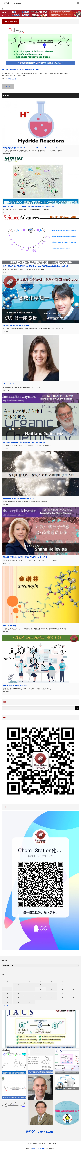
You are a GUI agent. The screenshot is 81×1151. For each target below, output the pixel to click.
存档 (40, 1143)
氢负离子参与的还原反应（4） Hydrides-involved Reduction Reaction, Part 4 (30, 148)
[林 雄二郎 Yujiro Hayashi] (40, 1112)
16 (18, 993)
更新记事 (35, 1143)
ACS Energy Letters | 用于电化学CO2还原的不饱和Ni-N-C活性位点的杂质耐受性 (30, 206)
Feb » (7, 1005)
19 (51, 993)
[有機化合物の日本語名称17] (67, 1112)
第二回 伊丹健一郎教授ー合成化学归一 (16, 325)
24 (29, 997)
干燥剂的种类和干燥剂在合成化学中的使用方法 (18, 498)
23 (18, 997)
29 (7, 1002)
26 (51, 997)
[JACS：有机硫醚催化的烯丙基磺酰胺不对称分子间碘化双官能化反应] (67, 1061)
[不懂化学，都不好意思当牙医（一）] (67, 1082)
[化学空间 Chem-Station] (11, 3)
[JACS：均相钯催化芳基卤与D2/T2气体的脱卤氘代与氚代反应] (40, 1029)
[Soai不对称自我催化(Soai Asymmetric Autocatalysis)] (14, 1103)
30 (18, 1002)
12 (51, 989)
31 (29, 1002)
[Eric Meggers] (40, 1087)
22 (7, 997)
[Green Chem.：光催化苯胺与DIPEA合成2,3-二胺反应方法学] (14, 1087)
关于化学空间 (28, 1143)
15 (7, 993)
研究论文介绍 (12, 79)
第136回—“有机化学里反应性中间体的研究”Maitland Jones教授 (24, 442)
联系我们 (44, 1143)
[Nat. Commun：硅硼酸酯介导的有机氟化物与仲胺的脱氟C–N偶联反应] (14, 1061)
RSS (40, 1136)
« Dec (3, 1005)
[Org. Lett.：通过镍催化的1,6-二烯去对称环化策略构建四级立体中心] (40, 1061)
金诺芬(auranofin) (9, 626)
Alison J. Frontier (9, 384)
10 (29, 989)
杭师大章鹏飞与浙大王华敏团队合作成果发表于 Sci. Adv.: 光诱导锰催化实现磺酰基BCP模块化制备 (35, 266)
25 (40, 997)
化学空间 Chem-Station (40, 1131)
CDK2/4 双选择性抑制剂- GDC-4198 (15, 685)
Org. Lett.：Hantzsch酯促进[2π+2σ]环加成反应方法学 (20, 69)
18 (40, 993)
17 (29, 993)
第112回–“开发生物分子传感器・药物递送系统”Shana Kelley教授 (25, 557)
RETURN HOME (8, 86)
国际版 (54, 1143)
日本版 (49, 1143)
